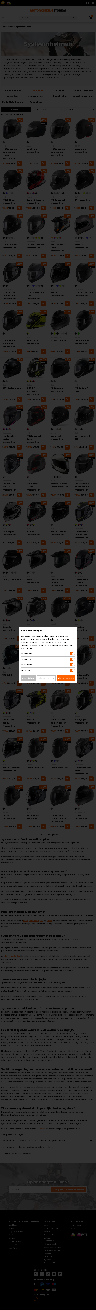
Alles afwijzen (28, 678)
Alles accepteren (66, 678)
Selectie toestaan (46, 678)
